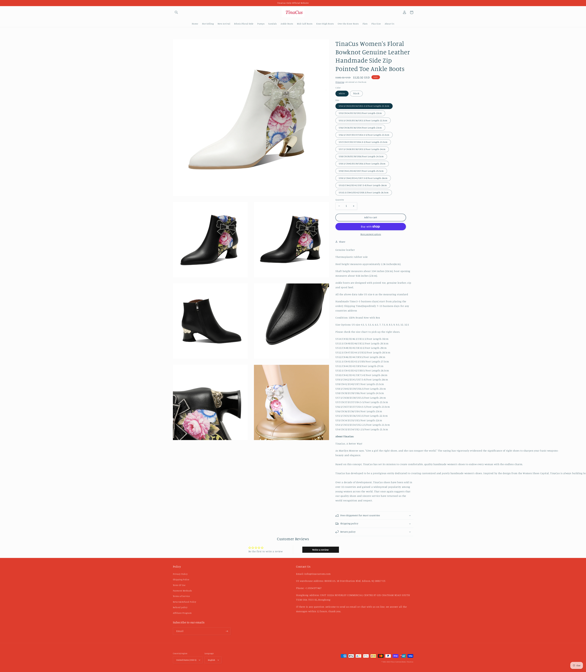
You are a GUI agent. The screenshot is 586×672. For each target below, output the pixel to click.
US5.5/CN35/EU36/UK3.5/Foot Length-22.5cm (363, 120)
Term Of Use (179, 585)
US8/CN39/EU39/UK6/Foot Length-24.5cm (361, 156)
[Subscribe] (226, 631)
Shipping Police (181, 579)
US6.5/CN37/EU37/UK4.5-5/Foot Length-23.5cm (364, 134)
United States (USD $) (186, 660)
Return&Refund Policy (184, 601)
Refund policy (180, 607)
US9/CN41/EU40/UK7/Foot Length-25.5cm (361, 171)
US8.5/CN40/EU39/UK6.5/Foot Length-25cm (362, 163)
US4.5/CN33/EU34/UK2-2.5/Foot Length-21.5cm (364, 106)
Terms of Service (181, 596)
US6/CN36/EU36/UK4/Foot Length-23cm (360, 127)
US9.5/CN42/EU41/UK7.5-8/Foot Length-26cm (363, 178)
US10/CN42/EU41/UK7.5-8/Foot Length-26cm (363, 185)
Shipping (339, 82)
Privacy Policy (180, 574)
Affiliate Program (182, 613)
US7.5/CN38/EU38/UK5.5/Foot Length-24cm (362, 149)
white (342, 93)
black (356, 93)
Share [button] (342, 241)
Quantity (339, 199)
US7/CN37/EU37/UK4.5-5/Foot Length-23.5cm (363, 142)
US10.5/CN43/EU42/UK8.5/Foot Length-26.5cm (364, 192)
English (211, 660)
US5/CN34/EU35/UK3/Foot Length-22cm (360, 113)
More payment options (370, 234)
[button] (176, 12)
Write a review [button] (320, 549)
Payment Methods (182, 590)
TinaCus (410, 662)
